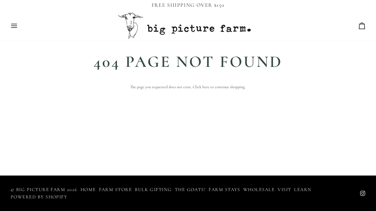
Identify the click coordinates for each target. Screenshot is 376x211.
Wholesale (259, 190)
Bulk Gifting (153, 190)
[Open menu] (19, 25)
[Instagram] (362, 193)
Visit (284, 190)
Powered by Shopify (39, 197)
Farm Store (115, 190)
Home (88, 190)
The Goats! (190, 190)
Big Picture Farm (40, 190)
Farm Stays (224, 190)
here (205, 86)
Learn (302, 190)
